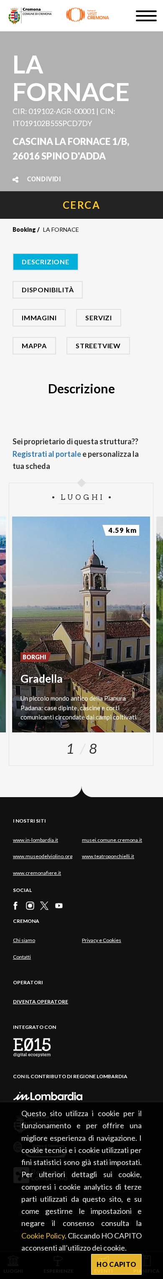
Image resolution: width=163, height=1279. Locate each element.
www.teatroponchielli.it (108, 856)
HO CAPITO (116, 1264)
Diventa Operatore (40, 1001)
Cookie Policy (43, 1235)
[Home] (58, 15)
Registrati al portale (47, 453)
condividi (44, 179)
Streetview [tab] (98, 346)
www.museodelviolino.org (42, 856)
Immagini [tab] (39, 318)
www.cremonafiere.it (37, 873)
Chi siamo (24, 940)
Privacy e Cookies (101, 940)
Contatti (22, 957)
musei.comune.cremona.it (112, 840)
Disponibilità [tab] (48, 290)
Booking (24, 229)
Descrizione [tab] (45, 262)
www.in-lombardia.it (35, 840)
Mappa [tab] (34, 346)
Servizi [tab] (98, 318)
